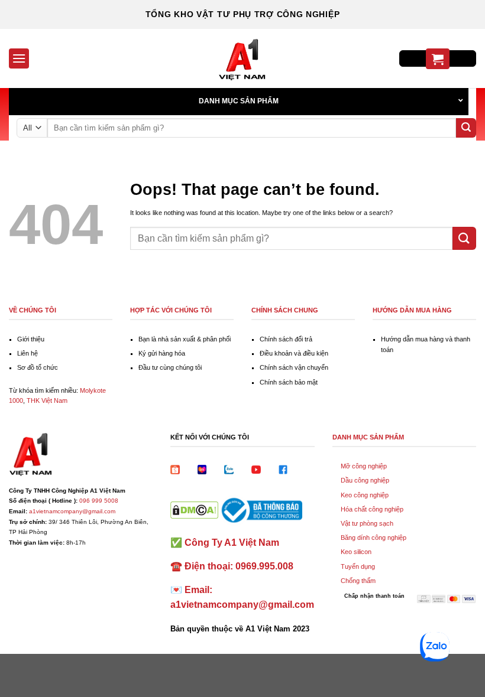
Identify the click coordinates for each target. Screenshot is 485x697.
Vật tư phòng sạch (367, 523)
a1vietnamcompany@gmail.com (72, 511)
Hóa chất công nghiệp (372, 509)
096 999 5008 (98, 500)
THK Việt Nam (47, 400)
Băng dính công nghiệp (373, 537)
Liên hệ (27, 353)
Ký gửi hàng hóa (161, 353)
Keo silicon (356, 551)
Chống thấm (358, 580)
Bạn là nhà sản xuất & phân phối (184, 339)
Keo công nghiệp (365, 495)
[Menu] (19, 58)
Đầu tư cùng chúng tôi (170, 367)
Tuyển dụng (358, 566)
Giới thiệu (30, 339)
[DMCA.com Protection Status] (194, 509)
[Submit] (466, 128)
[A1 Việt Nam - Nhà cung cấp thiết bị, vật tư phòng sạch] (242, 58)
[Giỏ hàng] (438, 58)
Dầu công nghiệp (365, 480)
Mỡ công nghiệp (364, 466)
